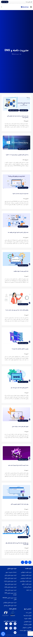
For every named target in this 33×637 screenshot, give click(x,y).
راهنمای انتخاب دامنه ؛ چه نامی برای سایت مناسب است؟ (17, 310)
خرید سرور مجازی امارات (10, 581)
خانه (20, 54)
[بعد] (22, 562)
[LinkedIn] (10, 628)
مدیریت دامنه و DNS (15, 54)
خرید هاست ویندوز (26, 575)
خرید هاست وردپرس (26, 578)
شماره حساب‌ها (27, 616)
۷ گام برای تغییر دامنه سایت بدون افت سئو (19, 387)
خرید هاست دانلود (26, 584)
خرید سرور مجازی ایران (10, 575)
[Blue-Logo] (25, 7)
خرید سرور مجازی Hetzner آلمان (9, 598)
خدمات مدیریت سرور (11, 572)
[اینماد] (12, 613)
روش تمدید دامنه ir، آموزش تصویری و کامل (19, 504)
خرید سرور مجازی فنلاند (10, 587)
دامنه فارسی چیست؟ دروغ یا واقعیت (21, 271)
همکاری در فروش (27, 627)
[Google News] (15, 632)
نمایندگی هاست (27, 587)
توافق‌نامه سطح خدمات (25, 630)
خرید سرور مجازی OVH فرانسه (10, 594)
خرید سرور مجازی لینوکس (9, 602)
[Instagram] (6, 623)
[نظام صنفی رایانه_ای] (5, 613)
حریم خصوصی (27, 622)
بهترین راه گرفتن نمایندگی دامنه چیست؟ (20, 349)
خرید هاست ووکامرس (25, 581)
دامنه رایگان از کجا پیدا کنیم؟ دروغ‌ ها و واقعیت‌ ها (18, 232)
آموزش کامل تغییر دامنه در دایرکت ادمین (20, 426)
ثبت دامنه (28, 590)
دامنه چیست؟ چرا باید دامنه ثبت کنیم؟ (20, 193)
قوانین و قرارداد (27, 624)
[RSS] (6, 628)
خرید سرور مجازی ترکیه (10, 578)
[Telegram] (15, 628)
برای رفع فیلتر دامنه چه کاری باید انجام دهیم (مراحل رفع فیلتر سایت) (17, 543)
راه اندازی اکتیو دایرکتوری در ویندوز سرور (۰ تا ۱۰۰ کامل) (17, 155)
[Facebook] (15, 623)
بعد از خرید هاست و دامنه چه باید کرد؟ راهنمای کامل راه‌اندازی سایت (17, 116)
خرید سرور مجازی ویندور (10, 605)
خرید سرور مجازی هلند (10, 590)
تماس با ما (28, 613)
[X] (10, 623)
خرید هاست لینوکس (26, 572)
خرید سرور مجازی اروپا (10, 584)
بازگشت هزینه (27, 618)
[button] (31, 7)
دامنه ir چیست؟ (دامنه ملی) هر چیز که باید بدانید (18, 465)
